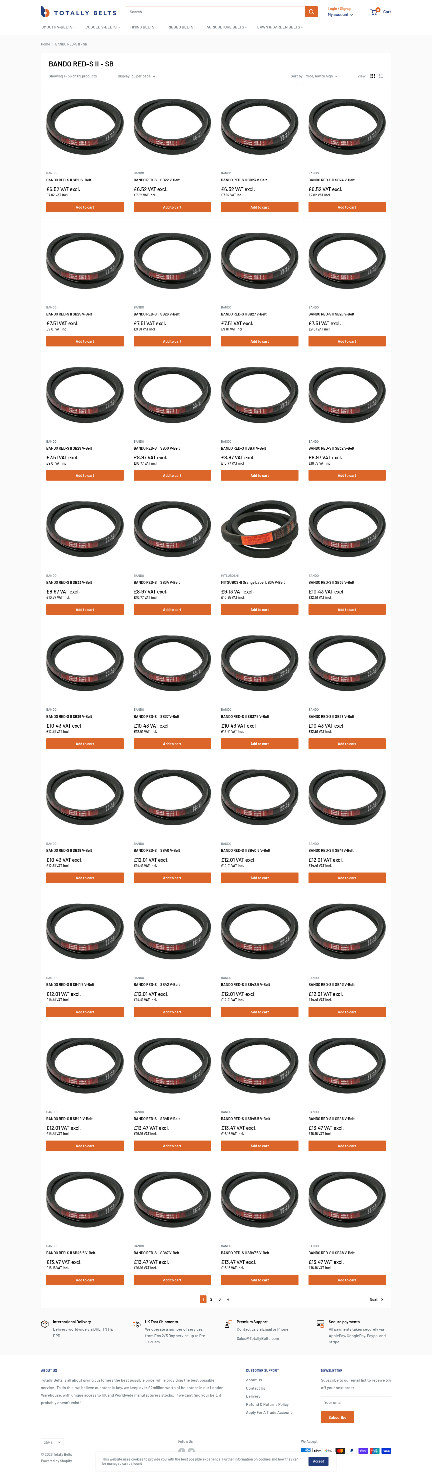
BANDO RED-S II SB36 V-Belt (69, 716)
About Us (254, 1379)
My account (338, 14)
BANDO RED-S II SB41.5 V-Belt (70, 984)
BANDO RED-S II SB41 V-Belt (331, 850)
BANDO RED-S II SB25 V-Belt (69, 314)
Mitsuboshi (229, 576)
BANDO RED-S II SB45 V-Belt (157, 1118)
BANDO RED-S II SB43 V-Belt (331, 984)
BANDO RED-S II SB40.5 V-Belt (245, 850)
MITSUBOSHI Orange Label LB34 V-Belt (253, 582)
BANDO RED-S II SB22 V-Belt (157, 180)
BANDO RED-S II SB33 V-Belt (69, 582)
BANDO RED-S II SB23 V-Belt (244, 180)
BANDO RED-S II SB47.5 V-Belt (245, 1252)
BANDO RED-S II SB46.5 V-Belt (71, 1252)
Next (374, 1299)
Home (45, 44)
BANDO (51, 173)
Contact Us (255, 1388)
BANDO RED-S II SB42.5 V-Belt (245, 984)
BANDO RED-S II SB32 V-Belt (331, 448)
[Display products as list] (381, 76)
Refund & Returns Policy (267, 1404)
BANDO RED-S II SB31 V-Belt (243, 448)
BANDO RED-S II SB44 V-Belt (69, 1118)
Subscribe (337, 1417)
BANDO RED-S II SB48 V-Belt (331, 1252)
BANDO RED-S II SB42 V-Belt (157, 984)
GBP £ (48, 1442)
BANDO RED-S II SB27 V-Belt (244, 314)
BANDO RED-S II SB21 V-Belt (69, 180)
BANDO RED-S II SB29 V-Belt (69, 448)
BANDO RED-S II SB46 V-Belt (331, 1118)
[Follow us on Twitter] (191, 1451)
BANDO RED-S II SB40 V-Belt (157, 850)
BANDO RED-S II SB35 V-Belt (331, 582)
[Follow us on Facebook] (181, 1451)
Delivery (253, 1396)
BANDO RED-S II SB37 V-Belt (157, 716)
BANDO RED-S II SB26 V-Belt (157, 314)
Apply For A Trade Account (269, 1412)
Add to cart (85, 207)
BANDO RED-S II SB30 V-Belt (157, 448)
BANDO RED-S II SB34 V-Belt (157, 582)
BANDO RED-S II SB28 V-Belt (331, 314)
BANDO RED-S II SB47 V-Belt (157, 1252)
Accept (318, 1461)
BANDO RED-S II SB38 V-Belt (331, 716)
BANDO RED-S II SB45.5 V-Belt (245, 1118)
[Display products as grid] (372, 76)
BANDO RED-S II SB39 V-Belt (69, 850)
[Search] (311, 11)
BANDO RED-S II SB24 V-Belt (331, 180)
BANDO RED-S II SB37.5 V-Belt (245, 716)
